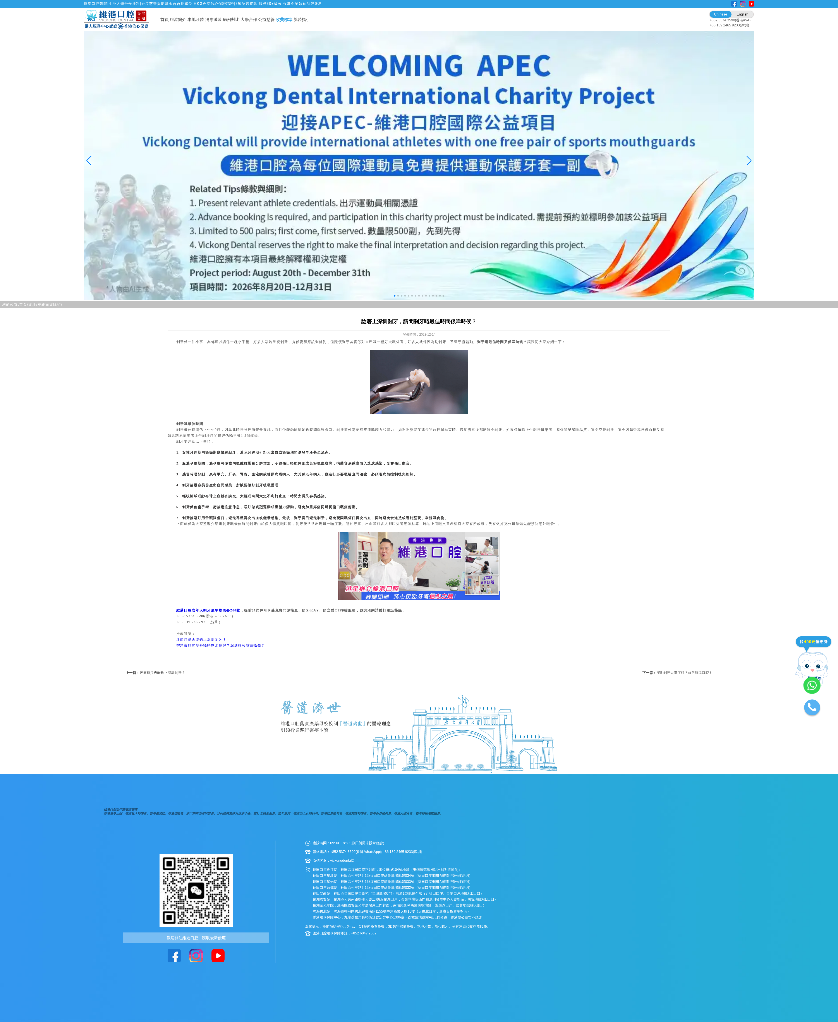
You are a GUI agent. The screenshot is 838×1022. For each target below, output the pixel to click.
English (742, 14)
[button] (394, 296)
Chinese (720, 14)
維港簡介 (178, 19)
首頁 (164, 19)
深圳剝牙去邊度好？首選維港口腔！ (684, 673)
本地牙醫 (195, 19)
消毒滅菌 (213, 19)
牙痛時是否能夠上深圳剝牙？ (162, 673)
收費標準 (284, 19)
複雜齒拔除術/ (50, 304)
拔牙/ (33, 304)
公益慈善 (266, 19)
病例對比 (231, 19)
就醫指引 (302, 19)
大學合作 (248, 19)
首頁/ (23, 304)
